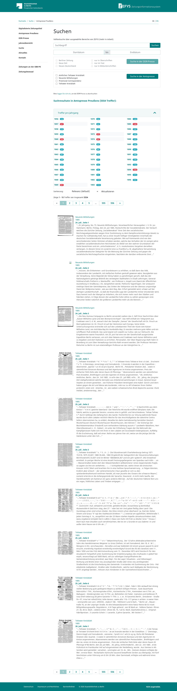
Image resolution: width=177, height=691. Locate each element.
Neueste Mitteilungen (68, 78)
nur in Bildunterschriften (105, 66)
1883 (93, 185)
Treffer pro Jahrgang (68, 112)
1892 (129, 159)
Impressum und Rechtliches (48, 686)
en (157, 21)
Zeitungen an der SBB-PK (30, 66)
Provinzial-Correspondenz (70, 81)
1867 (56, 174)
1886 (129, 129)
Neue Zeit (63, 63)
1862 (56, 149)
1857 (56, 124)
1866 (56, 169)
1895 (129, 174)
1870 (93, 119)
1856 (56, 119)
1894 (129, 169)
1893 (129, 164)
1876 (93, 149)
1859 (56, 134)
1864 (56, 159)
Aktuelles (23, 53)
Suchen (155, 45)
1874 (93, 139)
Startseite (22, 21)
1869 (56, 185)
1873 (93, 134)
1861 (56, 144)
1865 (56, 164)
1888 (129, 139)
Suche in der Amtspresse (142, 76)
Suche (31, 21)
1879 (93, 164)
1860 (56, 139)
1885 (129, 124)
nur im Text (99, 63)
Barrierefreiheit (69, 686)
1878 (93, 159)
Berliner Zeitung (66, 60)
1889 (129, 144)
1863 (56, 154)
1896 (129, 179)
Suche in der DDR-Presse (142, 61)
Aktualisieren (107, 191)
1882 (93, 179)
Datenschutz (28, 686)
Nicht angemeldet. (153, 687)
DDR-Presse (24, 38)
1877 (93, 154)
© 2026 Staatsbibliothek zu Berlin (91, 686)
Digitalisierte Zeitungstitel (30, 28)
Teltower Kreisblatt (67, 83)
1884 (129, 119)
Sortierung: (58, 191)
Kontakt (22, 57)
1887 (129, 134)
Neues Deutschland (67, 66)
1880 (93, 169)
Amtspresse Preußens (28, 33)
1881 (93, 174)
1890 (129, 149)
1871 (93, 124)
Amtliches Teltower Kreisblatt (71, 75)
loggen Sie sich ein (64, 94)
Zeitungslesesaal (26, 71)
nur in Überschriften (103, 60)
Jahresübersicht (26, 43)
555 (103, 203)
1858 (56, 129)
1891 (129, 154)
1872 (93, 129)
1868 (56, 179)
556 (112, 203)
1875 (93, 144)
